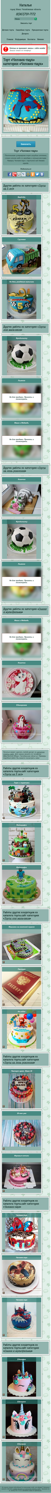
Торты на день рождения (24, 469)
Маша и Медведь (21, 423)
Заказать (26, 144)
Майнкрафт (21, 825)
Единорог (21, 1359)
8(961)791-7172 (25, 14)
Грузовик (22, 239)
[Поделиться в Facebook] (10, 174)
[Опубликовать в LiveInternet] (19, 174)
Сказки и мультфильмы (17, 1350)
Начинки (40, 39)
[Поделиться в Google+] (14, 174)
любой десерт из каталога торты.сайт (27, 1489)
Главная (10, 39)
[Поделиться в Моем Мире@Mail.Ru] (28, 174)
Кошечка (21, 479)
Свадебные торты (23, 30)
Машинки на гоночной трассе (22, 927)
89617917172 (8, 756)
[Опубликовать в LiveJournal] (23, 174)
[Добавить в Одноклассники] (33, 174)
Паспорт (22, 969)
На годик (21, 1012)
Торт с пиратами (21, 783)
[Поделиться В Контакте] (42, 174)
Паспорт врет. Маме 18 (21, 1071)
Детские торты (8, 30)
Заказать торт (26, 23)
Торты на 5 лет (13, 774)
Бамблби (21, 197)
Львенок (21, 381)
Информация (20, 39)
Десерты (25, 34)
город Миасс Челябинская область (25, 9)
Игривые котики (21, 1156)
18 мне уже (21, 1113)
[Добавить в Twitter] (37, 174)
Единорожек (21, 705)
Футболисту (21, 338)
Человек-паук (12, 1206)
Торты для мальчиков (17, 918)
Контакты (31, 39)
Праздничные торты (40, 30)
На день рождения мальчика (21, 282)
